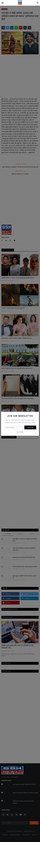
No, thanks (20, 432)
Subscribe (30, 427)
